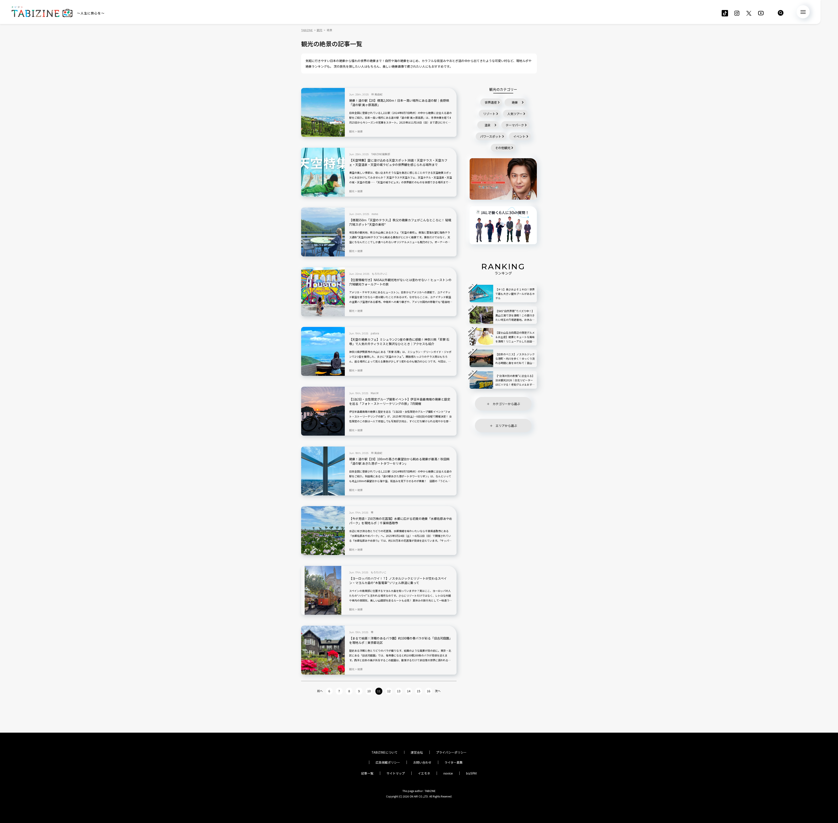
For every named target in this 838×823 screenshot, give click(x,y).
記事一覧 (367, 773)
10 (369, 691)
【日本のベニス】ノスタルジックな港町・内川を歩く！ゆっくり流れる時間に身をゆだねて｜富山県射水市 (515, 358)
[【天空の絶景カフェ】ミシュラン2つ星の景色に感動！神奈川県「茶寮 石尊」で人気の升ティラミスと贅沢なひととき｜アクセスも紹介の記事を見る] (323, 351)
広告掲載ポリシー (388, 762)
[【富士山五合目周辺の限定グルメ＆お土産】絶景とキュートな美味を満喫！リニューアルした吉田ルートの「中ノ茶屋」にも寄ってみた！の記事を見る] (481, 336)
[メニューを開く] (803, 11)
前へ (320, 691)
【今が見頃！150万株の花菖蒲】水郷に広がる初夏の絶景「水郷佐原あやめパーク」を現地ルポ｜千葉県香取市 (400, 521)
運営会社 (417, 752)
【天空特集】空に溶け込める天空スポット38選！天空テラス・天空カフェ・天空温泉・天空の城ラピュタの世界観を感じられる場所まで (398, 162)
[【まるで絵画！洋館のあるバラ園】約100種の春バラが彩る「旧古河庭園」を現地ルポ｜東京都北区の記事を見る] (323, 650)
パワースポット (490, 136)
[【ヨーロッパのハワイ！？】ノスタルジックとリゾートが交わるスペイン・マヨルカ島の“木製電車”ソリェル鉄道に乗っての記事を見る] (323, 590)
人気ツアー (514, 114)
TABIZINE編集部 (380, 154)
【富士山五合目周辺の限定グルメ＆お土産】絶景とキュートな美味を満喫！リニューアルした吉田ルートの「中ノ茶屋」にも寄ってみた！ (515, 337)
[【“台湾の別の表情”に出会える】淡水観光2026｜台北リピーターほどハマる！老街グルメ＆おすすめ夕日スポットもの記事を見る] (481, 380)
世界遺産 (491, 102)
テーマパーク (515, 125)
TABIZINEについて (384, 752)
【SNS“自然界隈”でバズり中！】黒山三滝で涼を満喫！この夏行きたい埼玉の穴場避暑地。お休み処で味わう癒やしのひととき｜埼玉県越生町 (515, 315)
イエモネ (424, 773)
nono (375, 214)
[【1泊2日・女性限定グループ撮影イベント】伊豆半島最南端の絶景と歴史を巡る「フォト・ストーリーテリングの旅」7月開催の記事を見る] (323, 411)
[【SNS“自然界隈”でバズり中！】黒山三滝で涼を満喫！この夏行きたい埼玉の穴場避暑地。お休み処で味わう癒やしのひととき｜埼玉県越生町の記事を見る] (481, 315)
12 (389, 691)
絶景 (515, 102)
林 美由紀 (376, 94)
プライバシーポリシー (451, 752)
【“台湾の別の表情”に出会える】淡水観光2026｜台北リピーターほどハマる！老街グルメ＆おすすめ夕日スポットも (515, 380)
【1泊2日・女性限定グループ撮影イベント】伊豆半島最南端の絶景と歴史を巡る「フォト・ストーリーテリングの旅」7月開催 (399, 401)
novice (448, 773)
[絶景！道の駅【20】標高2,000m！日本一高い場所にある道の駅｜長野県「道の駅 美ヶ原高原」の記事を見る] (323, 112)
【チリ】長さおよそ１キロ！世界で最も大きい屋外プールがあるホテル (515, 293)
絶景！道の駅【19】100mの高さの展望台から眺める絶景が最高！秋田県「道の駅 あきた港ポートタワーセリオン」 (399, 461)
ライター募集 (454, 762)
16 (428, 691)
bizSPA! (471, 773)
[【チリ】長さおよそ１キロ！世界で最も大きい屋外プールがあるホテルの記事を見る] (481, 293)
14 (408, 691)
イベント (519, 136)
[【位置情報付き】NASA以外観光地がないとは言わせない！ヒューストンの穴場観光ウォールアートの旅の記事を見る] (323, 291)
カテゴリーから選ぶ (506, 404)
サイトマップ (395, 773)
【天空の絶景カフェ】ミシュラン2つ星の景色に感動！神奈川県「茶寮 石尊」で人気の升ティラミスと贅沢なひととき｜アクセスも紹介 (399, 341)
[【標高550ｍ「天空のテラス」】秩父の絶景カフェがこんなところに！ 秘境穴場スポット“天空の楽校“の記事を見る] (323, 232)
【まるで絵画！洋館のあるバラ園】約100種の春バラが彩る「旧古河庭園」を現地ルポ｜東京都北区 (400, 640)
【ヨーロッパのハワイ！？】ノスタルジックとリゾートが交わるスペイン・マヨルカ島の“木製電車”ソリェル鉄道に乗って (398, 580)
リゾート (489, 114)
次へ (438, 691)
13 (398, 691)
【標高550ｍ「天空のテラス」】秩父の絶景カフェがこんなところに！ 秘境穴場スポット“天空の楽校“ (400, 222)
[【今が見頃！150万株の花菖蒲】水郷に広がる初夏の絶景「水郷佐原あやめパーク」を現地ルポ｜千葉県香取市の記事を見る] (323, 530)
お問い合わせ (422, 762)
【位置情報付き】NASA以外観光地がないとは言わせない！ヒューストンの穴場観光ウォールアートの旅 (400, 282)
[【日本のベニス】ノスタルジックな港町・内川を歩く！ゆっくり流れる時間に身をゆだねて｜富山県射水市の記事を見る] (481, 358)
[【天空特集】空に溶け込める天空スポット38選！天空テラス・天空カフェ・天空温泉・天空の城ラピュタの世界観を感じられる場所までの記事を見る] (323, 172)
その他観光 (502, 148)
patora (375, 333)
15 (418, 691)
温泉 (487, 125)
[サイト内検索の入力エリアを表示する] (780, 13)
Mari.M (374, 393)
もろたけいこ (380, 273)
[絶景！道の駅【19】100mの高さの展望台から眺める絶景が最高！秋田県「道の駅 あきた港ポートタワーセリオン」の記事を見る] (323, 471)
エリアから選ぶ (506, 425)
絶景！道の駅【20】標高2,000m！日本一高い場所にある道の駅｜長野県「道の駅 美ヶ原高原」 (399, 102)
